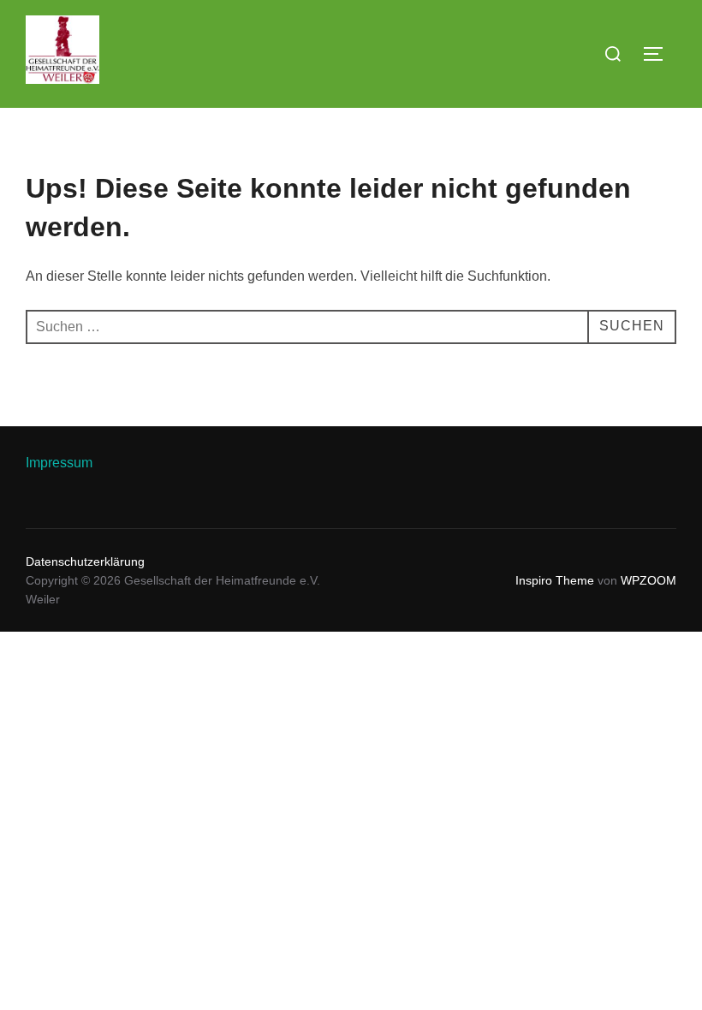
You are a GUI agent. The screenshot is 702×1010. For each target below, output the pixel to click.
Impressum (59, 462)
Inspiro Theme (554, 580)
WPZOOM (648, 580)
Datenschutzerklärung (85, 561)
